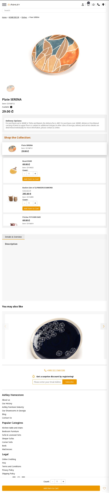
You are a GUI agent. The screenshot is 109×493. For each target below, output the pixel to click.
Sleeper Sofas (8, 438)
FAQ (4, 463)
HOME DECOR (14, 17)
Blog (4, 414)
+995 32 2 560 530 (55, 370)
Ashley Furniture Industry (13, 407)
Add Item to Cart (51, 488)
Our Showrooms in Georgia (14, 410)
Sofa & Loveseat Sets (11, 435)
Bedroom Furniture (10, 431)
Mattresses (7, 449)
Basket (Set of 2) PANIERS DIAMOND (37, 188)
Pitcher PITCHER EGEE (31, 217)
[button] (103, 326)
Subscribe (70, 382)
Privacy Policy (8, 470)
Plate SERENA (27, 145)
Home (4, 17)
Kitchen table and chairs (12, 427)
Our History (7, 403)
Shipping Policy (8, 473)
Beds (4, 445)
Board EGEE (27, 161)
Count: (46, 481)
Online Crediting (9, 459)
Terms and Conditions (11, 466)
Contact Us (7, 418)
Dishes (24, 17)
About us (6, 400)
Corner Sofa (7, 442)
